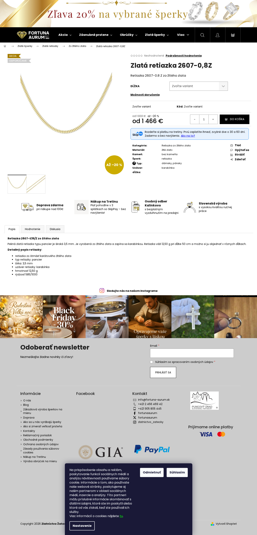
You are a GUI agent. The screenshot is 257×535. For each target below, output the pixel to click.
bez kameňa (169, 154)
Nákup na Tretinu (34, 457)
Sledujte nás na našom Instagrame (132, 291)
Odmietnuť (152, 472)
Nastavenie (82, 526)
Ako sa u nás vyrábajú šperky (42, 422)
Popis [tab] (12, 229)
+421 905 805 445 (150, 409)
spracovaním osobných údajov (192, 362)
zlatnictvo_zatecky (150, 422)
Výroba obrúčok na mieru (40, 461)
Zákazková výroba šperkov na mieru (42, 411)
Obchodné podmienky (38, 440)
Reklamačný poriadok (37, 435)
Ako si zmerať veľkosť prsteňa (42, 426)
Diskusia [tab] (55, 229)
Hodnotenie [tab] (32, 229)
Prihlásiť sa (163, 372)
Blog (26, 405)
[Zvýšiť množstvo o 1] (213, 119)
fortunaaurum (147, 413)
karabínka (168, 168)
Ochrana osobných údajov (41, 444)
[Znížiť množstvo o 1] (194, 119)
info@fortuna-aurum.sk (154, 400)
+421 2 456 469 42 (150, 404)
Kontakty (29, 431)
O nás (27, 400)
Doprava (28, 417)
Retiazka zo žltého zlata (176, 145)
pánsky (177, 163)
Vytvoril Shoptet (226, 524)
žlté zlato (167, 150)
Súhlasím (177, 472)
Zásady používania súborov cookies (41, 450)
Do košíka (237, 119)
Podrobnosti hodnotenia (184, 56)
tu (121, 516)
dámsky (167, 163)
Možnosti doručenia (145, 95)
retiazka (167, 158)
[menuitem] (65, 35)
